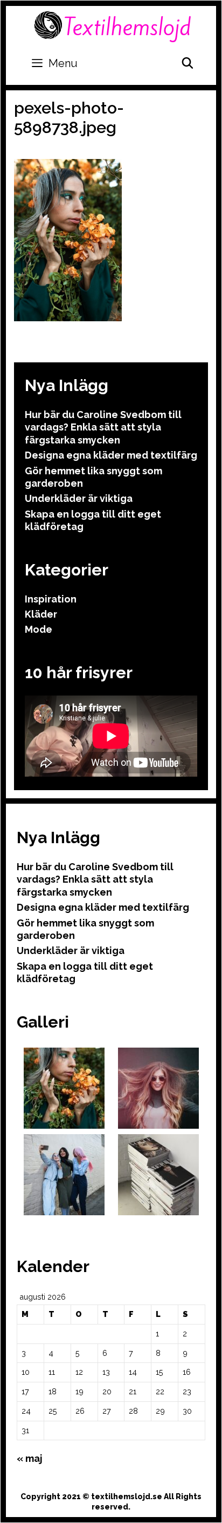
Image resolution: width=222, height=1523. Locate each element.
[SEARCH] (187, 63)
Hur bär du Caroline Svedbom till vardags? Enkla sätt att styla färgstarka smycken (103, 427)
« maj (30, 1458)
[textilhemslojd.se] (112, 25)
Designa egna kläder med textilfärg (111, 455)
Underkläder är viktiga (79, 498)
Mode (38, 629)
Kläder (41, 614)
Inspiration (51, 599)
